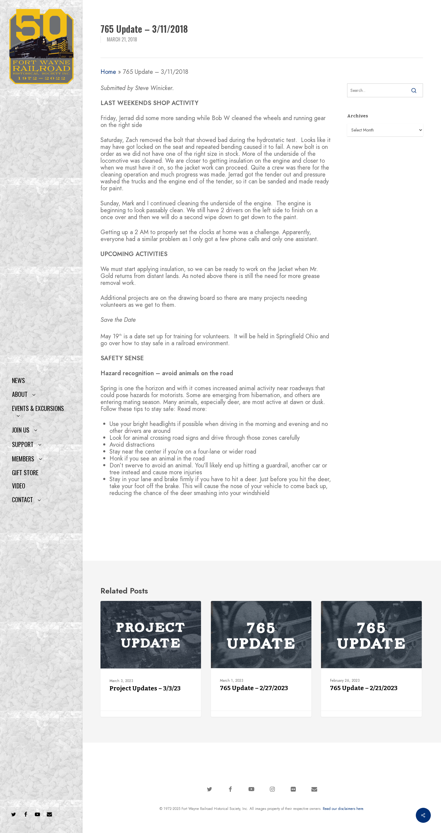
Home (108, 72)
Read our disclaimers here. (343, 808)
